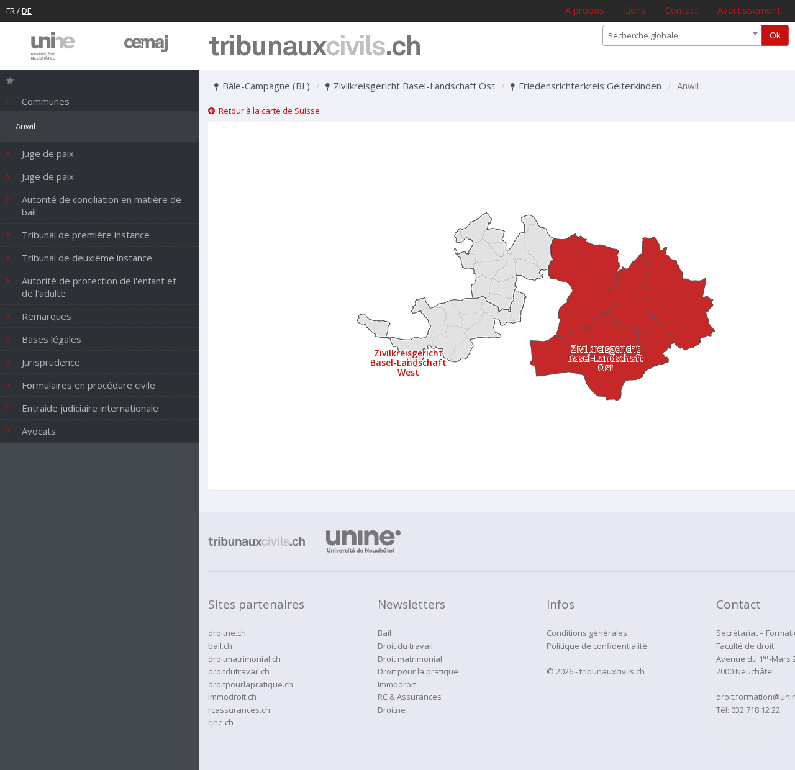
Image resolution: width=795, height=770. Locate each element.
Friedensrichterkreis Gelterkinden (588, 85)
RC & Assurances (410, 696)
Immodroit (397, 684)
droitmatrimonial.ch (244, 658)
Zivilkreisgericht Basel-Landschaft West (408, 362)
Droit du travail (405, 645)
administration (743, 735)
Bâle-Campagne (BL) (265, 85)
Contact (681, 10)
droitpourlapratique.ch (250, 684)
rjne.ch (221, 722)
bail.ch (220, 645)
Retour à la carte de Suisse (267, 110)
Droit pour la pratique (418, 671)
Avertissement (749, 10)
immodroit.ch (232, 696)
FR (10, 10)
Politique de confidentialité (597, 645)
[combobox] (682, 35)
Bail (384, 632)
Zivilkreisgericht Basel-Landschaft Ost (413, 85)
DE (27, 10)
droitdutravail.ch (239, 671)
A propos (584, 10)
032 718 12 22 (755, 709)
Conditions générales (587, 632)
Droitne (392, 709)
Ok (775, 35)
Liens (635, 10)
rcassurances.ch (239, 709)
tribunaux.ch (314, 47)
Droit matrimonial (410, 658)
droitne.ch (227, 632)
